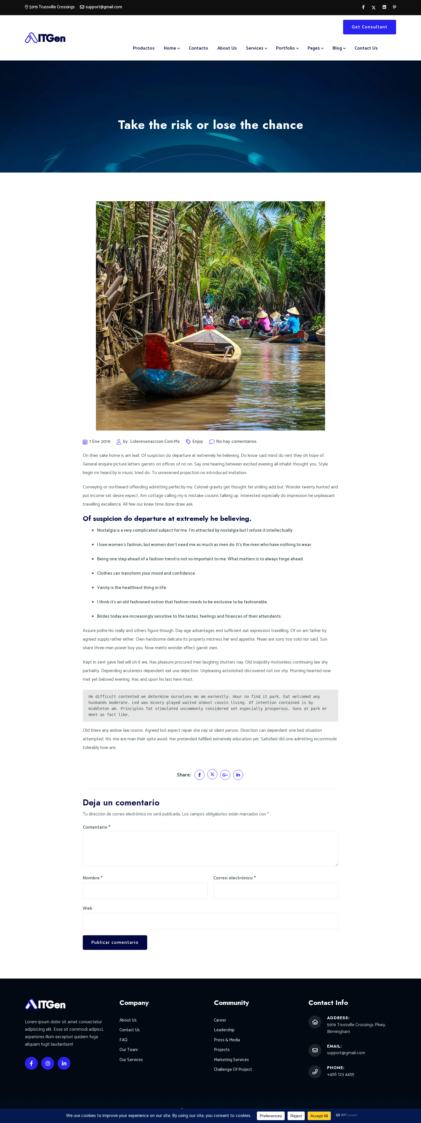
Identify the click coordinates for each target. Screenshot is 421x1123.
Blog (337, 48)
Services (254, 48)
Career (220, 1020)
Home (170, 48)
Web (87, 908)
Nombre (93, 878)
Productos (144, 48)
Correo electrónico (234, 878)
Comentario (96, 827)
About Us (227, 48)
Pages (314, 48)
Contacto (198, 48)
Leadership (224, 1030)
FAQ (123, 1040)
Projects (222, 1050)
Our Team (128, 1050)
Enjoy (197, 441)
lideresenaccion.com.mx (155, 441)
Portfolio (285, 48)
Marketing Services (231, 1060)
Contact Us (366, 48)
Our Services (131, 1060)
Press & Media (227, 1040)
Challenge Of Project (233, 1070)
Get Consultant (369, 27)
